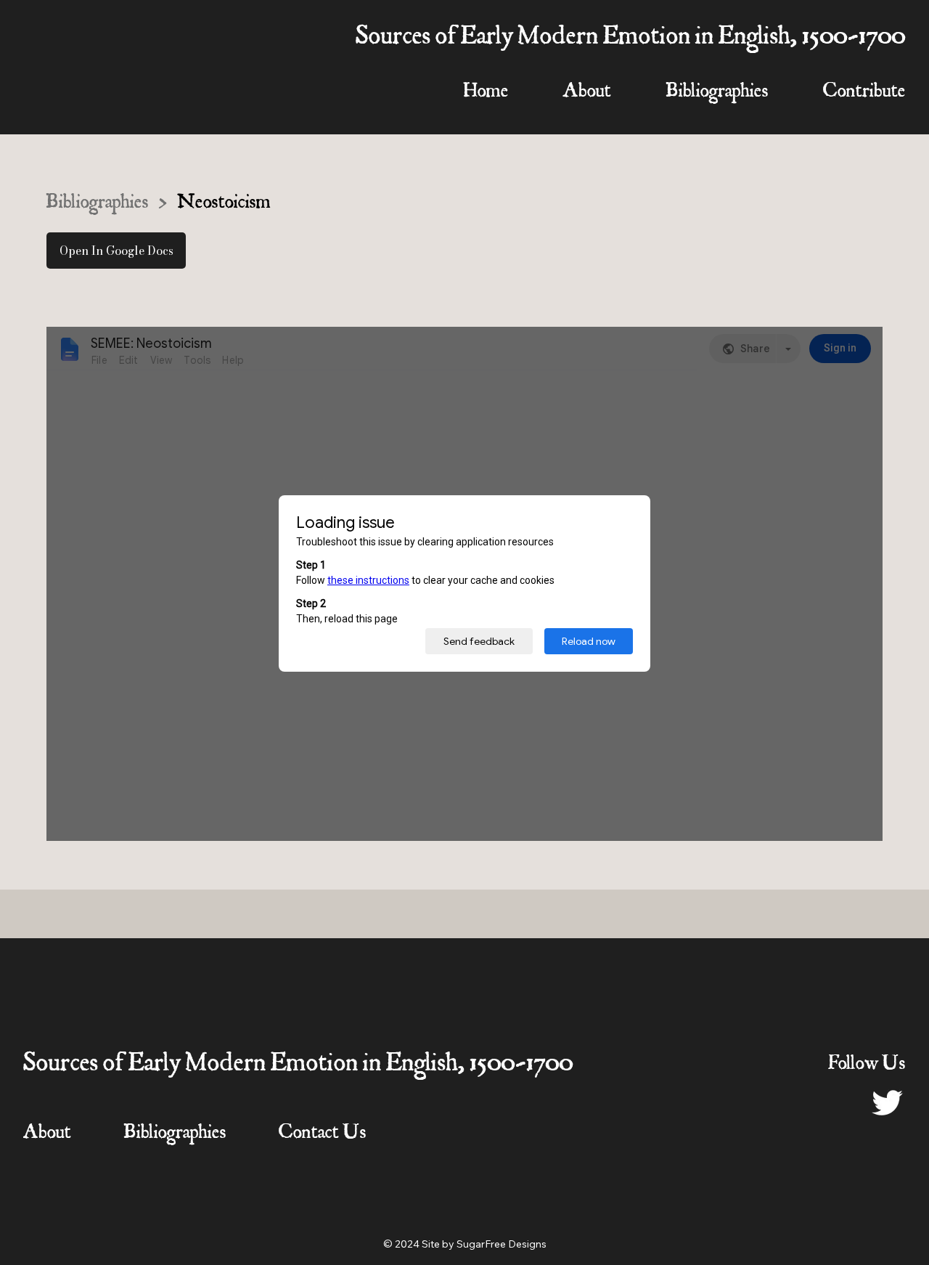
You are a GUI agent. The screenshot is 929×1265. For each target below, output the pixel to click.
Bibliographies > (106, 204)
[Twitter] (887, 1101)
